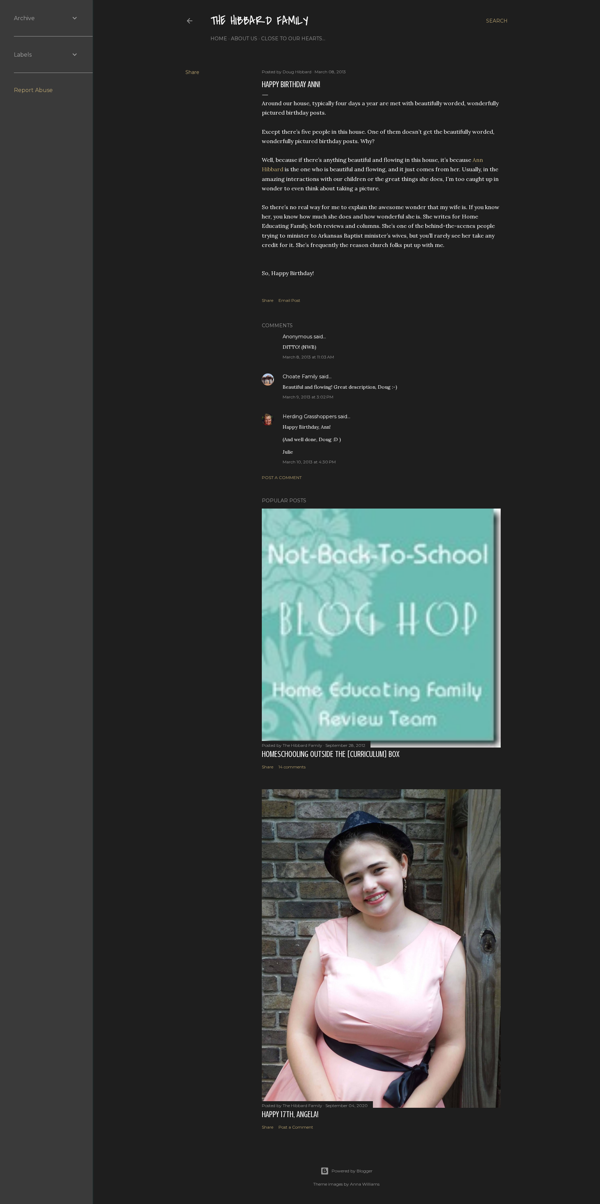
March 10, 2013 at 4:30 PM (309, 461)
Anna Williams (365, 1184)
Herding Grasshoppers (309, 416)
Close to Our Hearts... (293, 38)
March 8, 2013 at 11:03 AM (308, 357)
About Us (244, 38)
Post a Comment (282, 477)
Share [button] (192, 72)
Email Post (289, 300)
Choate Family (300, 376)
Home (218, 38)
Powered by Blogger (352, 1170)
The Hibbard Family (259, 21)
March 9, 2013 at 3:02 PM (308, 396)
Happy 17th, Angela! (290, 1114)
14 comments (292, 766)
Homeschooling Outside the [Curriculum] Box (330, 754)
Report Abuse (33, 90)
